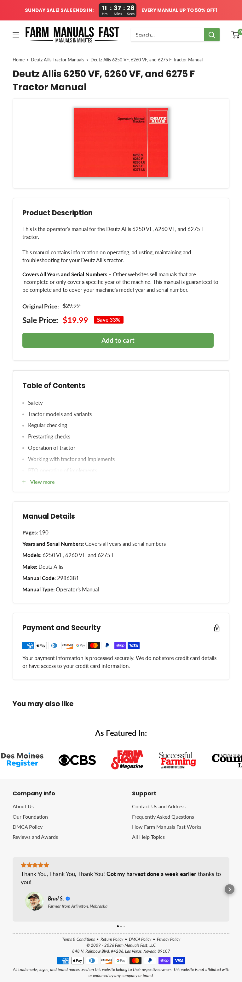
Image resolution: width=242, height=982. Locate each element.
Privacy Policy (168, 939)
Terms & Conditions (78, 939)
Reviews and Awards (35, 837)
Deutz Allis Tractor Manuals (57, 59)
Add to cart (118, 340)
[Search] (212, 34)
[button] (13, 889)
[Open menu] (16, 34)
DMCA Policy (28, 827)
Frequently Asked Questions (163, 817)
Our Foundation (30, 817)
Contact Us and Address (159, 806)
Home (19, 59)
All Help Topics (148, 837)
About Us (23, 806)
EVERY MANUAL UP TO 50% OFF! (179, 10)
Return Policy (112, 939)
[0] (235, 34)
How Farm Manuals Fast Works (166, 827)
